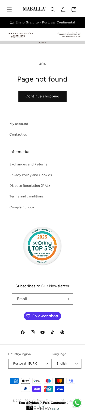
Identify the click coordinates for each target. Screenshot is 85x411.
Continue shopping (43, 96)
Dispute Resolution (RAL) (29, 186)
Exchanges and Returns (28, 164)
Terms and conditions (26, 196)
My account (18, 124)
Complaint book (21, 207)
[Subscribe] (67, 299)
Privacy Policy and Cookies (30, 175)
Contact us (18, 134)
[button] (9, 9)
